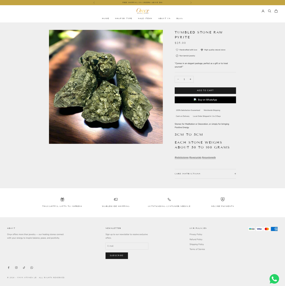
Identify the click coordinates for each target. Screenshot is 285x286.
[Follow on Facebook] (8, 267)
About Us (164, 18)
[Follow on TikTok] (24, 267)
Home (105, 18)
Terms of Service (197, 249)
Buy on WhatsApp (207, 100)
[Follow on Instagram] (16, 267)
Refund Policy (196, 239)
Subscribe (117, 255)
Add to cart (205, 90)
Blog (179, 18)
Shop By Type (123, 18)
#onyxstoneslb (209, 157)
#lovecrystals (195, 157)
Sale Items (145, 18)
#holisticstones (182, 157)
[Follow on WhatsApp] (31, 267)
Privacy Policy (196, 234)
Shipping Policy (197, 244)
